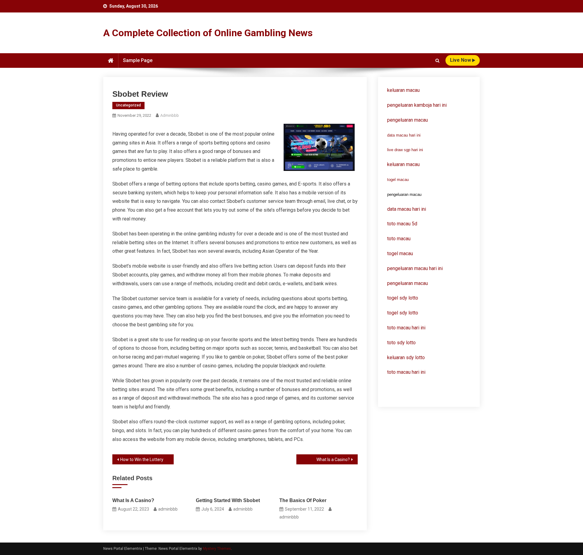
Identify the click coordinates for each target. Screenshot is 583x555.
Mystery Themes (217, 548)
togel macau (398, 179)
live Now (461, 60)
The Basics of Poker (302, 500)
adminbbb (169, 115)
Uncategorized (128, 105)
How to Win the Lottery (141, 459)
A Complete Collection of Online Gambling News (208, 33)
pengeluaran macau (407, 283)
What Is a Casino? (333, 459)
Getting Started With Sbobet (228, 500)
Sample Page (137, 60)
